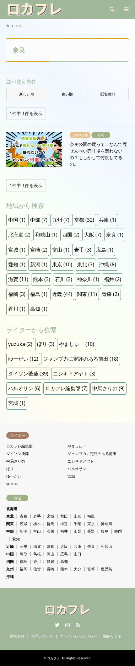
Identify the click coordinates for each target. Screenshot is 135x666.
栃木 (37, 523)
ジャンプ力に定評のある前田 (80, 358)
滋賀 (18, 279)
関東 (87, 294)
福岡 (16, 294)
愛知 (16, 264)
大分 (77, 569)
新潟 (38, 264)
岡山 (50, 554)
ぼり (45, 344)
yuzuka (20, 344)
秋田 (64, 516)
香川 (16, 308)
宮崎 (38, 249)
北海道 (19, 234)
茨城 (23, 523)
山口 (77, 554)
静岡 (118, 531)
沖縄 (107, 264)
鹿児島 (106, 569)
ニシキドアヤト (74, 373)
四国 (70, 234)
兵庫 (107, 219)
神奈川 (88, 279)
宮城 (16, 249)
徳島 (23, 561)
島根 (37, 554)
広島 (104, 249)
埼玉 (64, 523)
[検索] (111, 9)
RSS (78, 625)
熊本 (41, 279)
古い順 (67, 94)
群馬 (50, 523)
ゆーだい (23, 358)
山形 (77, 516)
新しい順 (26, 94)
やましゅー (76, 344)
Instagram (67, 625)
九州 (60, 219)
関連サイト (112, 636)
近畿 (62, 294)
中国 (16, 219)
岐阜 (104, 531)
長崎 (50, 569)
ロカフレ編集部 (66, 388)
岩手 (82, 249)
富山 (60, 249)
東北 (85, 264)
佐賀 (37, 569)
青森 (110, 294)
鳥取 (23, 554)
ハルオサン (24, 388)
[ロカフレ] (34, 9)
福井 (112, 279)
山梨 (77, 531)
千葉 (77, 523)
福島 (38, 294)
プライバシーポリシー (78, 636)
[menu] (125, 9)
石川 (63, 279)
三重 (23, 546)
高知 (38, 308)
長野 (91, 531)
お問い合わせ (42, 636)
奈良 (114, 234)
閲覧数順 (108, 94)
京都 (84, 219)
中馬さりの (108, 388)
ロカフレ (53, 658)
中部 (38, 219)
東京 (62, 264)
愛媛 (50, 561)
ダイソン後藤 (28, 373)
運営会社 (17, 636)
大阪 (92, 234)
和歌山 (46, 234)
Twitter (57, 625)
